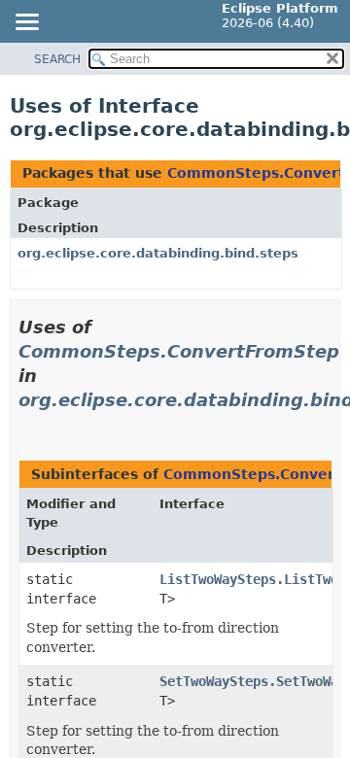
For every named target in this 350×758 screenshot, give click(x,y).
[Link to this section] (26, 424)
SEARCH (57, 59)
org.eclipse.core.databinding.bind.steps (158, 253)
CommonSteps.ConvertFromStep (178, 351)
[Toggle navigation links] (26, 23)
